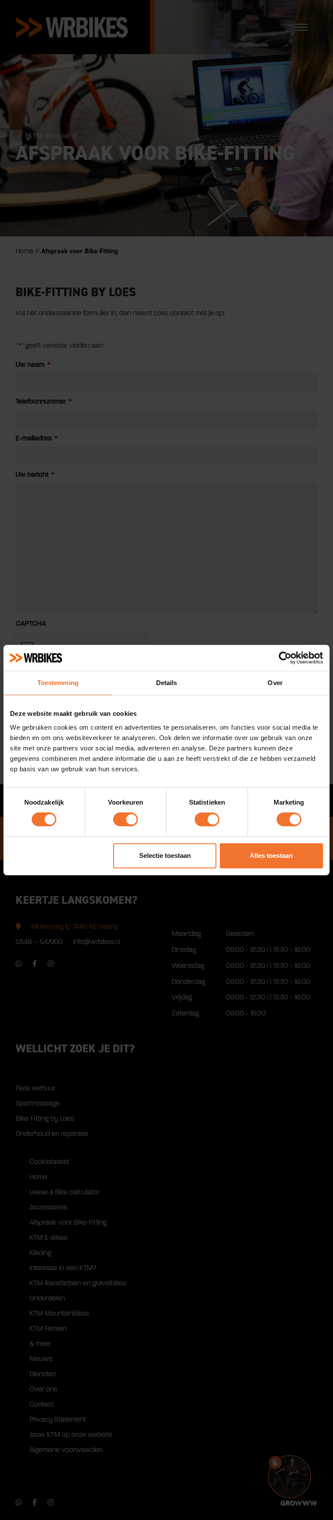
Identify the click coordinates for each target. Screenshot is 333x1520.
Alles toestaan (271, 855)
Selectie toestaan (165, 855)
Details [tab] (166, 682)
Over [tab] (275, 682)
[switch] (125, 819)
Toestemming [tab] (57, 682)
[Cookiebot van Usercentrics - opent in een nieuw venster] (285, 657)
